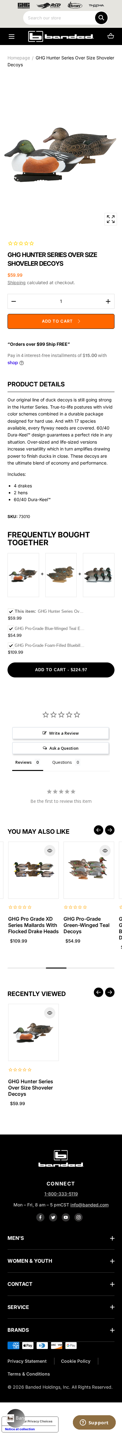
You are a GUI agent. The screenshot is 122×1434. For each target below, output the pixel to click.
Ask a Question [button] (64, 748)
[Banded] (61, 36)
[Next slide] (109, 830)
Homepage (19, 57)
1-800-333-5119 (61, 1193)
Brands (18, 1330)
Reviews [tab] (23, 762)
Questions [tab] (62, 762)
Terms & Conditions (29, 1373)
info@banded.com (89, 1204)
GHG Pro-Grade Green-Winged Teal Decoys (86, 925)
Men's (16, 1238)
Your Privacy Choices (36, 1421)
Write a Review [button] (64, 733)
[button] (11, 36)
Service (18, 1307)
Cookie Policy (75, 1361)
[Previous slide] (98, 830)
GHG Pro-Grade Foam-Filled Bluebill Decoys (50, 645)
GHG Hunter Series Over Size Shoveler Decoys (30, 1087)
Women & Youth (30, 1261)
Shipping (17, 282)
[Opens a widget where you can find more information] (94, 1423)
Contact (20, 1284)
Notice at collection (20, 1429)
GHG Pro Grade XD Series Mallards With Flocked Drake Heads (33, 925)
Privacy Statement (27, 1361)
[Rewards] (15, 1418)
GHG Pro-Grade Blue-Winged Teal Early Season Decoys (50, 628)
